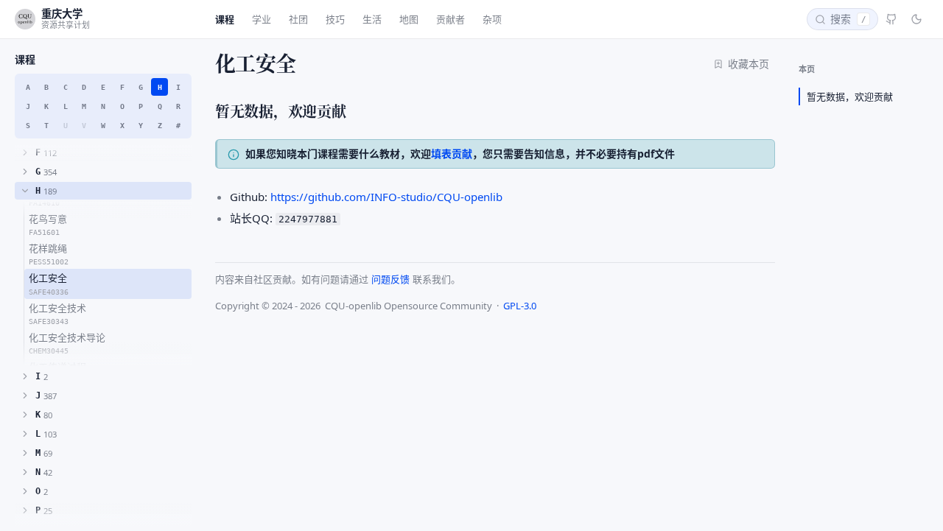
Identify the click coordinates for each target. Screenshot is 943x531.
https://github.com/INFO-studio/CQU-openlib (386, 196)
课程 (224, 19)
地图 (408, 19)
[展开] (25, 152)
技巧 (335, 19)
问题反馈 (390, 279)
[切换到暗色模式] (916, 19)
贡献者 (450, 19)
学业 (261, 19)
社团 (298, 19)
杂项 (492, 19)
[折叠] (25, 190)
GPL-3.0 (519, 305)
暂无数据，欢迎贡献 (850, 96)
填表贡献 (451, 154)
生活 (372, 19)
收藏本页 (748, 64)
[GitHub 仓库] (891, 19)
